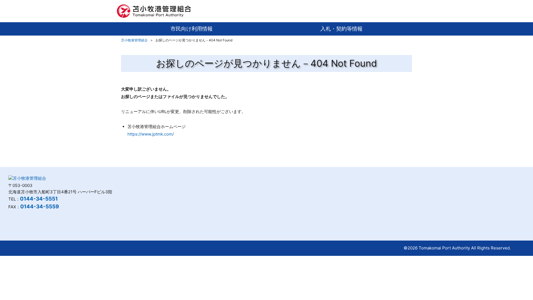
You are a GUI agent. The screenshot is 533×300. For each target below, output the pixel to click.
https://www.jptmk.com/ (150, 134)
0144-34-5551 (39, 199)
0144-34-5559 (39, 206)
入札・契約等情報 (341, 29)
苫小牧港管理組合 (134, 40)
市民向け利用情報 (191, 29)
